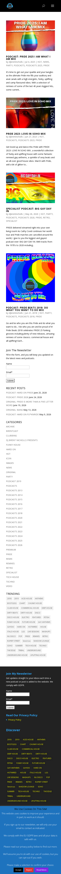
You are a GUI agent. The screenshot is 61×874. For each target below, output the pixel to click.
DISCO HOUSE (13, 617)
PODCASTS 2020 (26, 217)
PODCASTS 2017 (14, 508)
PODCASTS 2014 (14, 495)
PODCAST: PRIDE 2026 (17, 397)
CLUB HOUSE (12, 608)
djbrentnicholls (16, 61)
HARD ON (11, 449)
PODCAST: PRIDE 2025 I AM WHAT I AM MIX (28, 58)
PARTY (9, 65)
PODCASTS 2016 (14, 504)
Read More (41, 870)
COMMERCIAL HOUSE (30, 608)
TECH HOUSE (12, 577)
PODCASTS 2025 (34, 65)
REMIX (9, 558)
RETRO (46, 217)
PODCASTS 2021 (14, 522)
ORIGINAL (11, 472)
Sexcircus (26, 641)
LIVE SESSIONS (33, 631)
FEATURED (36, 617)
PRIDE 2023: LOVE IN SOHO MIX (26, 133)
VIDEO (9, 586)
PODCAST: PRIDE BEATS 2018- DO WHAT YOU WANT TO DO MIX (27, 309)
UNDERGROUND (34, 650)
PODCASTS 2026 (14, 545)
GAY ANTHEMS (44, 622)
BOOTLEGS (11, 603)
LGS (23, 631)
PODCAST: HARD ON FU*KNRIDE (22, 414)
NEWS (46, 61)
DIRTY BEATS (12, 613)
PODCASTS (19, 65)
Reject (29, 870)
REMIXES (10, 563)
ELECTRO (25, 617)
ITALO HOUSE (13, 631)
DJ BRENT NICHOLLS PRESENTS (22, 440)
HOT (39, 61)
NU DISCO (11, 636)
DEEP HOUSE (47, 608)
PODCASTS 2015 (14, 499)
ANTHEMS (39, 598)
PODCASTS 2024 (14, 536)
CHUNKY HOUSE (35, 603)
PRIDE (46, 65)
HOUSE (43, 627)
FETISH (46, 617)
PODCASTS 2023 (26, 140)
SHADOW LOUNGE (41, 641)
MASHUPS (46, 631)
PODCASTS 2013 (14, 490)
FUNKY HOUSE (13, 444)
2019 (16, 598)
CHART (22, 603)
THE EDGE (11, 650)
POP (20, 636)
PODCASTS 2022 (14, 526)
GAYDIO (10, 627)
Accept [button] (18, 870)
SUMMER (19, 645)
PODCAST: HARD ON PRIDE (19, 392)
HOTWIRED (32, 627)
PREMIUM (11, 549)
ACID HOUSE (26, 598)
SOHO (9, 645)
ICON (8, 458)
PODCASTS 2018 (26, 316)
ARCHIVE (10, 426)
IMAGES (10, 463)
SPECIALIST (11, 221)
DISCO (37, 613)
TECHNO (10, 581)
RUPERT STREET (13, 641)
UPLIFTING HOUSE (37, 655)
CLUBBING (11, 435)
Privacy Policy (14, 719)
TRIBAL (21, 650)
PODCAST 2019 (13, 481)
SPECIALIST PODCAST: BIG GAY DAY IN (29, 210)
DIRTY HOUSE (26, 613)
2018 (9, 598)
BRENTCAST (12, 431)
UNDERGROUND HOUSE (17, 655)
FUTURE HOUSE (28, 622)
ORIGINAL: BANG (14, 409)
